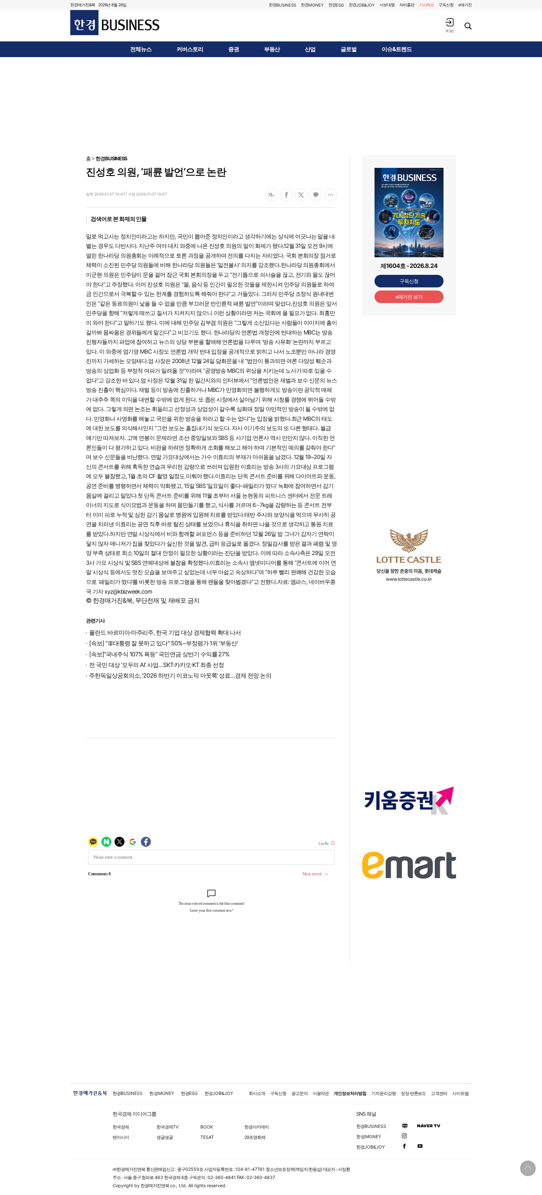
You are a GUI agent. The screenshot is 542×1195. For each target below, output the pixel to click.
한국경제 (121, 1126)
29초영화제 (254, 1137)
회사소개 (257, 1093)
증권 (233, 49)
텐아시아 (121, 1137)
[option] (409, 555)
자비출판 (406, 4)
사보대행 (387, 4)
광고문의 (299, 1093)
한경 (282, 5)
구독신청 (446, 4)
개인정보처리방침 (350, 1093)
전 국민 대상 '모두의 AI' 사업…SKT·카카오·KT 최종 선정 (156, 665)
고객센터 (439, 1093)
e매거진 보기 (409, 297)
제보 (426, 4)
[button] (449, 25)
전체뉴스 (140, 49)
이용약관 (321, 1093)
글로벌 (349, 49)
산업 (310, 49)
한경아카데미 (256, 1126)
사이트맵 (460, 1093)
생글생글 (165, 1137)
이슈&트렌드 (397, 49)
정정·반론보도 (413, 1093)
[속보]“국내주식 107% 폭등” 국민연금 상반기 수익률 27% (159, 654)
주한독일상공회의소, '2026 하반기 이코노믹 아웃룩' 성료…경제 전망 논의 (180, 675)
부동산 (272, 49)
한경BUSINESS (111, 158)
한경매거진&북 (82, 4)
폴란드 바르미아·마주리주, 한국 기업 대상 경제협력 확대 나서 (165, 632)
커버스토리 (190, 49)
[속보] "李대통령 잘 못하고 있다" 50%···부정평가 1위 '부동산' (163, 643)
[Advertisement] (271, 106)
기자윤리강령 (383, 1093)
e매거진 (465, 4)
